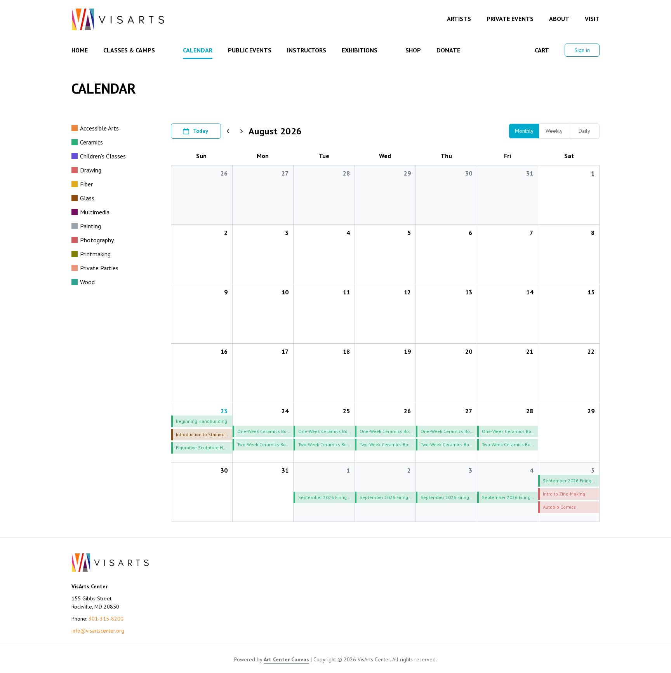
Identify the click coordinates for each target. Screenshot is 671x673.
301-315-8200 (106, 618)
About (559, 19)
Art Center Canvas (286, 659)
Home (79, 50)
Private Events (510, 19)
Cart (542, 50)
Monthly (524, 130)
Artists (459, 19)
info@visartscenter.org (97, 630)
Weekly (554, 130)
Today (200, 130)
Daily (584, 130)
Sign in (582, 50)
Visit (592, 19)
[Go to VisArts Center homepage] (118, 19)
